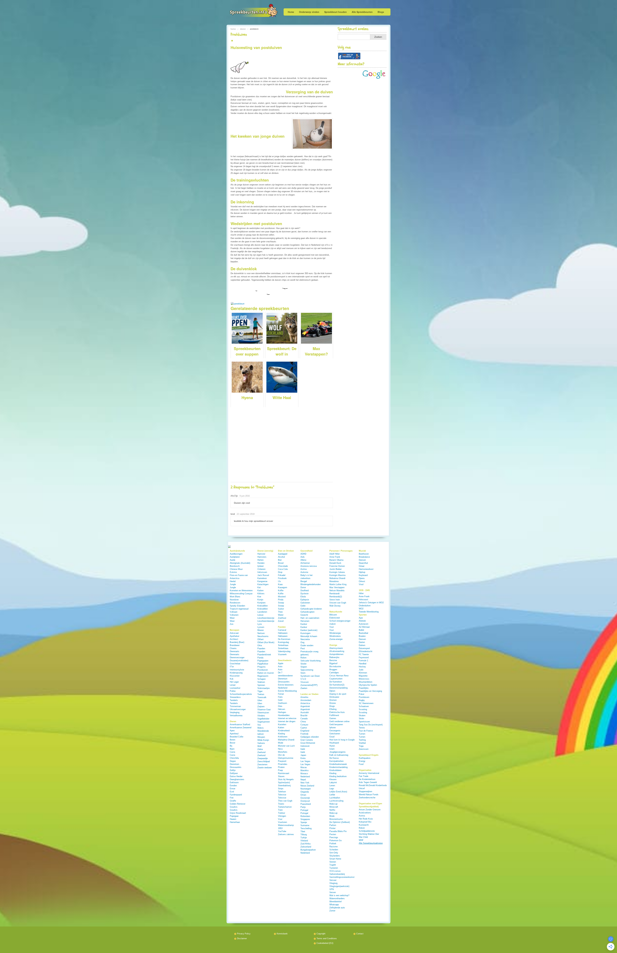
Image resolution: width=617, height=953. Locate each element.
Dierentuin (234, 764)
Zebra (260, 749)
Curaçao (304, 724)
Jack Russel (263, 575)
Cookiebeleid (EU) (325, 943)
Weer (232, 618)
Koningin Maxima (337, 575)
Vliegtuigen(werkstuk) (339, 886)
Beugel (303, 581)
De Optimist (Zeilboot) (339, 822)
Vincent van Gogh (337, 602)
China (303, 721)
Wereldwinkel (335, 901)
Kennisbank (282, 933)
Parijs (303, 807)
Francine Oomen (337, 566)
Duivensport (364, 648)
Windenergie (335, 633)
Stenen (332, 862)
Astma (303, 569)
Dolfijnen (234, 773)
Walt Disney (335, 606)
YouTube (282, 831)
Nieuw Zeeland (307, 785)
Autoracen (363, 624)
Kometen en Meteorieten (241, 590)
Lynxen (260, 627)
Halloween (282, 633)
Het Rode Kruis (366, 819)
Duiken (362, 645)
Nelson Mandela (336, 590)
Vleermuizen (263, 712)
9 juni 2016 (245, 496)
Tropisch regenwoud (239, 609)
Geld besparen (336, 724)
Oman (303, 795)
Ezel (232, 791)
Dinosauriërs (235, 767)
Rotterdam (305, 816)
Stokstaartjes (263, 688)
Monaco (304, 773)
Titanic (281, 804)
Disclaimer (242, 938)
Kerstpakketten (336, 761)
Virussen (304, 682)
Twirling (362, 740)
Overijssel (305, 801)
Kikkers (260, 593)
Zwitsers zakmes (286, 834)
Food (361, 764)
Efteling (332, 709)
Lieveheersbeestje (265, 618)
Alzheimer (305, 563)
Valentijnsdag (284, 651)
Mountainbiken (365, 682)
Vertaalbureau (236, 715)
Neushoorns (262, 636)
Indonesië (304, 746)
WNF (361, 840)
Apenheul (234, 733)
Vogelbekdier (263, 718)
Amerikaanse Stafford (240, 724)
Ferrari (281, 694)
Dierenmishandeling (338, 688)
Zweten (303, 688)
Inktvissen (262, 572)
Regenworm (262, 676)
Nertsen (261, 633)
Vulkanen (234, 615)
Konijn (260, 599)
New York (304, 782)
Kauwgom (282, 587)
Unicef (362, 788)
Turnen (362, 734)
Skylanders (334, 856)
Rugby (362, 700)
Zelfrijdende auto (337, 907)
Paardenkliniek (264, 654)
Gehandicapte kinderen (311, 609)
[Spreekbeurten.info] (247, 10)
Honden (260, 563)
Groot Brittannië (307, 743)
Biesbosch (235, 566)
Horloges (282, 712)
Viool (361, 584)
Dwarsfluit (363, 563)
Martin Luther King (337, 584)
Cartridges (334, 672)
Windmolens (335, 636)
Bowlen (362, 636)
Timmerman (235, 706)
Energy (362, 761)
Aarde (232, 560)
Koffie (280, 590)
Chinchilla (234, 758)
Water (280, 615)
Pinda (280, 599)
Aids (302, 557)
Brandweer (235, 645)
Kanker (303, 624)
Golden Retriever (237, 804)
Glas (280, 706)
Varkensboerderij (337, 874)
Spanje (303, 822)
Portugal (304, 810)
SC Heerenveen (366, 703)
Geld (280, 700)
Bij (231, 746)
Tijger (260, 691)
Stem (302, 673)
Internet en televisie (287, 718)
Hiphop (362, 572)
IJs (279, 581)
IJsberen (261, 569)
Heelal (233, 581)
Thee (280, 612)
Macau (303, 767)
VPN (331, 889)
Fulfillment (334, 715)
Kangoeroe (262, 581)
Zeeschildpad (263, 761)
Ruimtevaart (283, 773)
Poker (361, 694)
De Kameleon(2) (336, 685)
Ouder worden (306, 645)
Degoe (233, 761)
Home (291, 11)
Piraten (281, 767)
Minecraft (333, 807)
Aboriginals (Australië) (240, 563)
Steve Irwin (334, 599)
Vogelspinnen (263, 722)
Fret (231, 798)
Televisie (282, 794)
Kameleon (262, 578)
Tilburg (303, 834)
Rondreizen (235, 602)
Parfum (332, 825)
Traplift (332, 865)
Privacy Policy (243, 933)
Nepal (303, 779)
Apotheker (234, 636)
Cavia (232, 752)
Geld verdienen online (339, 721)
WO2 (361, 608)
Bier (280, 560)
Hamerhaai (235, 822)
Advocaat (234, 633)
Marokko (304, 770)
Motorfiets (282, 752)
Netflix (332, 810)
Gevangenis (334, 730)
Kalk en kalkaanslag (338, 755)
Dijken (332, 691)
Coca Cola (283, 569)
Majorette (363, 676)
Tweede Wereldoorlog (369, 611)
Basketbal (363, 633)
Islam (332, 749)
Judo (361, 669)
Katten (260, 590)
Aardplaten (235, 557)
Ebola (303, 596)
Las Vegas (305, 761)
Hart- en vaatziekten (309, 618)
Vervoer (332, 880)
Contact (359, 933)
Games (332, 718)
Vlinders (261, 715)
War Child (363, 837)
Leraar (233, 685)
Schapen (261, 679)
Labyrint (333, 782)
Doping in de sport (337, 694)
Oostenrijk (305, 798)
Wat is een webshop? (339, 895)
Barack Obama (336, 560)
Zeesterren (262, 764)
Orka (259, 645)
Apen (232, 730)
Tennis (362, 727)
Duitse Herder (236, 776)
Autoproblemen (336, 654)
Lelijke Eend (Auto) (338, 791)
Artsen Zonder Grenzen (369, 809)
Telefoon (282, 791)
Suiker (281, 609)
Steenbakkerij (284, 785)
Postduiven (262, 670)
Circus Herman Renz (339, 675)
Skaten (362, 715)
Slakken (261, 682)
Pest (302, 648)
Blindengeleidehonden (310, 584)
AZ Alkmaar (364, 627)
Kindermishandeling (338, 767)
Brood (280, 563)
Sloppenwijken (365, 791)
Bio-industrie (335, 666)
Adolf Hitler (334, 554)
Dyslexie (304, 593)
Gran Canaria (306, 740)
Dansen (362, 560)
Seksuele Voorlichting (310, 660)
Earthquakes (365, 758)
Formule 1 (363, 660)
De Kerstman (284, 639)
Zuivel (281, 621)
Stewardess (235, 697)
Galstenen (305, 602)
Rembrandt (334, 593)
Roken (303, 657)
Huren (332, 746)
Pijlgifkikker (262, 664)
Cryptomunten (335, 678)
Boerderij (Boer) (237, 642)
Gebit (302, 606)
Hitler (361, 593)
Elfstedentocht (365, 651)
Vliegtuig (333, 883)
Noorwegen (305, 789)
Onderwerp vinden (309, 11)
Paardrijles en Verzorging (370, 691)
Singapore (305, 819)
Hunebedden (284, 715)
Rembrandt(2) (335, 596)
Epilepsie (304, 599)
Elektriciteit (334, 618)
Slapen (303, 667)
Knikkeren (282, 736)
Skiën (361, 718)
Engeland (304, 731)
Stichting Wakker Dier (369, 834)
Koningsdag (283, 642)
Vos (259, 725)
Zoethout (282, 618)
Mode (280, 743)
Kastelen (282, 724)
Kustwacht (364, 825)
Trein (280, 810)
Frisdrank (282, 578)
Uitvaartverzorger (238, 709)
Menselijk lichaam (308, 636)
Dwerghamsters (237, 779)
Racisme (333, 846)
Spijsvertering (306, 670)
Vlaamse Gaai (264, 709)
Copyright (321, 933)
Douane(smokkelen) (239, 660)
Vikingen (282, 816)
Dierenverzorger (237, 657)
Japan (303, 755)
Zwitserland (305, 847)
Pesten (332, 834)
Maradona (334, 581)
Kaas (280, 584)
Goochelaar (235, 663)
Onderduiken (365, 605)
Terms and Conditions (327, 938)
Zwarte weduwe (264, 767)
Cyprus (303, 727)
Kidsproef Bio (365, 822)
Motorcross (364, 679)
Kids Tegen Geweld (368, 782)
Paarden (261, 648)
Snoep (281, 602)
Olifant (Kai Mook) (265, 642)
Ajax (361, 618)
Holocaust (363, 599)
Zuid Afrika (305, 843)
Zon (231, 624)
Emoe (232, 788)
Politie (233, 691)
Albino (303, 560)
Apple (280, 663)
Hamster (261, 554)
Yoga (361, 746)
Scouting (363, 709)
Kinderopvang (236, 673)
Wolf (259, 746)
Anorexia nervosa (308, 566)
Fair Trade (363, 776)
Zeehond (261, 752)
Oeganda (304, 792)
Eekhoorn (234, 782)
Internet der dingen (286, 721)
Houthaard (334, 743)
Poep (280, 770)
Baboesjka (334, 657)
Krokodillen (262, 606)
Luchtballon (334, 798)
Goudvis (233, 807)
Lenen (332, 785)
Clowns (233, 648)
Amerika (304, 697)
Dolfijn (233, 770)
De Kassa (334, 758)
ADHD (303, 554)
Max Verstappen (336, 587)
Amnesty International (369, 773)
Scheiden (333, 849)
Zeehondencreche (367, 797)
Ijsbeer (260, 566)
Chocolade (283, 566)
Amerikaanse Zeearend (240, 727)
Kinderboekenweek (338, 764)
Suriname (304, 825)
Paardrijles (364, 688)
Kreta (302, 758)
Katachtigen (262, 584)
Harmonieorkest (366, 569)
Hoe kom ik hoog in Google (342, 740)
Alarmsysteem (336, 648)
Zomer (332, 910)
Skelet (303, 664)
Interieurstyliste (237, 669)
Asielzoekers (365, 812)
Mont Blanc (235, 596)
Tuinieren (333, 868)
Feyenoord (364, 657)
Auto (280, 666)
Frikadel (281, 575)
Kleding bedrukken (338, 776)
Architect (234, 639)
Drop (280, 572)
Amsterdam (305, 700)
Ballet (361, 630)
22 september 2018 (246, 514)
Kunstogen (305, 633)
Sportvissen (364, 721)
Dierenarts (234, 651)
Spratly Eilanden (237, 606)
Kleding (281, 733)
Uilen (259, 700)
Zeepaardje (262, 758)
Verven (332, 892)
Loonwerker (235, 688)
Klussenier (235, 676)
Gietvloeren (334, 733)
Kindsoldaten (335, 770)
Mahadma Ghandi (286, 740)
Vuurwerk (282, 654)
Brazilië (303, 715)
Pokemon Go (335, 840)
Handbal (362, 663)
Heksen (281, 709)
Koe (259, 596)
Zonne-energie (336, 639)
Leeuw (260, 615)
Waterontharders (337, 898)
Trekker (281, 813)
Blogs (381, 11)
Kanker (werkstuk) (308, 630)
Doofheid (304, 590)
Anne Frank (334, 557)
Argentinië (305, 706)
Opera (361, 578)
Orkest (362, 581)
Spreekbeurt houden (335, 11)
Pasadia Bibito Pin (338, 831)
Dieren (243, 29)
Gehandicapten (307, 612)
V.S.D (303, 679)
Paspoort (282, 761)
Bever (232, 743)
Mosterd (282, 596)
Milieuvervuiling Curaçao (241, 593)
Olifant (260, 639)
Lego (331, 788)
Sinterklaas (283, 645)
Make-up (333, 804)
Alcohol (281, 557)
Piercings (333, 837)
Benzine (333, 660)
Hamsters (261, 557)
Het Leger (234, 682)
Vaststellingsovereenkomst (341, 877)
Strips (280, 788)
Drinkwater (334, 697)
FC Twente (364, 654)
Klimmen (363, 673)
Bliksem (333, 615)
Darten (362, 642)
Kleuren (332, 779)
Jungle (233, 584)
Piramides (282, 764)
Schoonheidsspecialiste (241, 694)
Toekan (260, 694)
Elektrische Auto (337, 712)
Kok (231, 679)
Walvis (260, 728)
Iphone (332, 727)
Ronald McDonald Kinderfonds (373, 785)
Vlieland (304, 840)
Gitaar (361, 566)
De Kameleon (335, 682)
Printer (332, 828)
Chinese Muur (236, 569)
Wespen (261, 737)
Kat (259, 587)
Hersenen (304, 621)
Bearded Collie (236, 736)
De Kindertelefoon (367, 779)
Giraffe (233, 801)
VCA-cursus (335, 871)
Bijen (232, 749)
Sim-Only (333, 852)
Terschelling (306, 828)
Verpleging (234, 712)
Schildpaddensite (367, 831)
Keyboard (363, 575)
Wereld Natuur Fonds (368, 794)
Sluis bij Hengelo (286, 779)
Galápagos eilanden (309, 737)
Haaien (233, 819)
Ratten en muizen (265, 673)
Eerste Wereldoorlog (287, 691)
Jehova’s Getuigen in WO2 (371, 602)
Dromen (333, 700)
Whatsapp (334, 904)
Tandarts (234, 700)
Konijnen (261, 602)
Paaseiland (305, 804)
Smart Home (335, 859)
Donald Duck (335, 563)
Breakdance (364, 557)
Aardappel (282, 554)
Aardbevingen (236, 554)
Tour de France (366, 731)
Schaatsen (364, 706)
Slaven (281, 776)
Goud (331, 736)
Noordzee (234, 599)
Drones (332, 703)
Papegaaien (262, 660)
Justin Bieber (335, 569)
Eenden (233, 785)
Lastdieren (262, 612)
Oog (302, 642)
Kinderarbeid (284, 730)
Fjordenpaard (236, 794)
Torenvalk (261, 697)
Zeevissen (363, 749)
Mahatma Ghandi (337, 578)
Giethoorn (282, 703)
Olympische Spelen (368, 685)
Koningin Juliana (337, 572)
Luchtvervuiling (336, 801)
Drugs (332, 706)
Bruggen (333, 669)
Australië (304, 712)
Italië (302, 749)
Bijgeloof (333, 663)
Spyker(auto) (284, 782)
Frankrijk (304, 734)
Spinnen (261, 685)
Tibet (302, 831)
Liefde (332, 794)
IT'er (232, 666)
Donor (303, 587)
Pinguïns (261, 667)
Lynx (259, 624)
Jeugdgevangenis (337, 752)
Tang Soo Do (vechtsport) (371, 724)
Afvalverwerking (336, 651)
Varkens (261, 743)
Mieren (260, 630)
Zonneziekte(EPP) (308, 685)
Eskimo (233, 572)
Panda (260, 657)
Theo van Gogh (285, 801)
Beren (232, 740)
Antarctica (305, 703)
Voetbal (362, 743)
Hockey (362, 666)
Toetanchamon (285, 807)
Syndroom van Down (310, 676)
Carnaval (282, 630)
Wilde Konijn (263, 740)
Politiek (332, 843)
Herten (260, 560)
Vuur (280, 819)
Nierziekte (305, 639)
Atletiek (362, 621)
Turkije (303, 837)
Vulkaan (233, 612)
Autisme (304, 572)
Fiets (280, 697)
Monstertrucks (336, 819)
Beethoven (364, 554)
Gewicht (304, 615)
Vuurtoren (282, 822)
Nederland (305, 776)
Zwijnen (260, 706)
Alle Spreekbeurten (362, 11)
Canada (304, 718)
